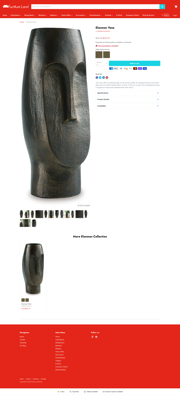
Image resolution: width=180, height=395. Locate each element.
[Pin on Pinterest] (107, 77)
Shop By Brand (148, 15)
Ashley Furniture (104, 31)
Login (175, 15)
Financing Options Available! (108, 46)
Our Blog (23, 346)
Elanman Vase (26, 304)
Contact (22, 340)
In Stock (119, 15)
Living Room (15, 15)
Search (22, 337)
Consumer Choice (132, 15)
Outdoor (108, 15)
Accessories (80, 15)
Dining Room (29, 15)
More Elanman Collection (90, 236)
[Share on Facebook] (97, 77)
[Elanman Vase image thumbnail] (62, 214)
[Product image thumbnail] (21, 214)
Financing (23, 343)
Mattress (53, 15)
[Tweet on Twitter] (100, 77)
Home (5, 15)
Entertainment (95, 15)
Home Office (66, 15)
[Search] (162, 6)
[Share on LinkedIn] (103, 77)
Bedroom (42, 15)
